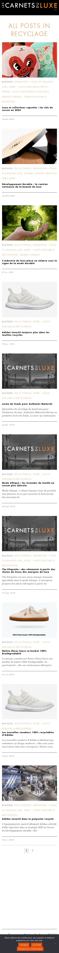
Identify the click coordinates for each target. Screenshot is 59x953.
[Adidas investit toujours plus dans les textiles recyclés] (29, 299)
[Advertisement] (29, 895)
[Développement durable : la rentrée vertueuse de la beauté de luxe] (29, 146)
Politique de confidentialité (30, 949)
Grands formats (12, 97)
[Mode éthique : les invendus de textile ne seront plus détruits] (29, 452)
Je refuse (36, 945)
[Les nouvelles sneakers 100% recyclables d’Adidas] (29, 701)
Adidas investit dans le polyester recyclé (28, 819)
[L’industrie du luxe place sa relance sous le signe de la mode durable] (29, 223)
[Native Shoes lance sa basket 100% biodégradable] (29, 620)
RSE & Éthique (23, 168)
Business (7, 82)
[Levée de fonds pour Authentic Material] (29, 371)
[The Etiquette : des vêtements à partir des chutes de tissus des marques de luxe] (29, 533)
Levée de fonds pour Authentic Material (27, 404)
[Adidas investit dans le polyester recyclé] (29, 783)
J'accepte (24, 945)
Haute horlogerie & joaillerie (30, 92)
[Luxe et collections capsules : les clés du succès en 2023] (29, 60)
